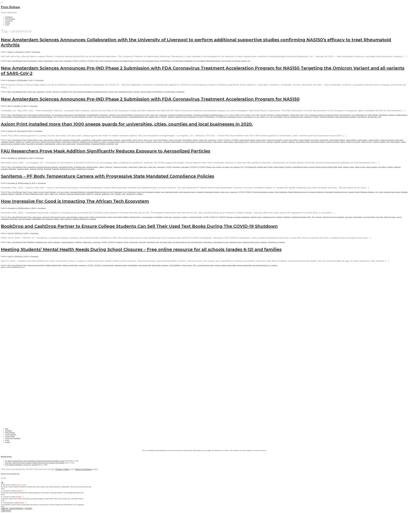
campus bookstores (67, 242)
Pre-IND (200, 117)
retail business (395, 142)
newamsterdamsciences (120, 117)
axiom (40, 140)
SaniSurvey (90, 194)
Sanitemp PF (106, 194)
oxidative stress (153, 117)
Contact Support (10, 434)
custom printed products (337, 140)
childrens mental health (70, 265)
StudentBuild (36, 219)
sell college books (166, 242)
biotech (40, 61)
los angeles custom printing (172, 142)
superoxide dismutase (327, 117)
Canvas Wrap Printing (160, 140)
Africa (29, 217)
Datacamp (229, 217)
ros (254, 117)
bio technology (32, 61)
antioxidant (112, 115)
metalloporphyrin (401, 115)
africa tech (45, 217)
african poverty (84, 217)
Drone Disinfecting (280, 192)
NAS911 (90, 117)
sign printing (39, 144)
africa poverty (37, 217)
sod (271, 117)
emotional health (107, 265)
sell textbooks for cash (220, 242)
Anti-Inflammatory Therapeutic (97, 115)
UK (249, 61)
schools (403, 142)
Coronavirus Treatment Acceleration (180, 115)
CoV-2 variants (245, 115)
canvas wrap (148, 140)
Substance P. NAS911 (311, 117)
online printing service (241, 142)
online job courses (390, 217)
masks (352, 167)
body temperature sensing (169, 192)
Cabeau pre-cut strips (120, 167)
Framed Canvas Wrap (32, 142)
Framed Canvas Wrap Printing (50, 142)
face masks (225, 167)
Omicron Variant (145, 92)
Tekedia (56, 219)
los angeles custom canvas (153, 142)
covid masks (185, 167)
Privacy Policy (10, 436)
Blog (6, 429)
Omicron (136, 92)
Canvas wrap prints (174, 140)
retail (388, 142)
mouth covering (360, 167)
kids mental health (145, 265)
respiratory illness (23, 169)
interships (341, 217)
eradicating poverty (268, 217)
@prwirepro (36, 52)
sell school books (197, 242)
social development (24, 219)
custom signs (399, 140)
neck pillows (382, 167)
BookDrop (31, 242)
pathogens (178, 117)
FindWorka (287, 217)
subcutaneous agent (296, 117)
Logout (7, 23)
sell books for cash (152, 242)
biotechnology (48, 61)
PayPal (126, 242)
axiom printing (75, 140)
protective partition (379, 142)
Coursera (184, 217)
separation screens (19, 144)
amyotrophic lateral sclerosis (63, 115)
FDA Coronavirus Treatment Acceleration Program (117, 61)
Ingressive (318, 217)
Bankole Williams (123, 217)
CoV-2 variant (234, 115)
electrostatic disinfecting (316, 192)
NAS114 (61, 117)
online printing (228, 142)
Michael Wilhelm (6, 117)
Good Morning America (300, 167)
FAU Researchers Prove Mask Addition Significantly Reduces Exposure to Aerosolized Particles (105, 151)
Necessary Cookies (9, 485)
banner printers (96, 140)
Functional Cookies (9, 491)
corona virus (58, 61)
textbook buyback (235, 242)
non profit (379, 217)
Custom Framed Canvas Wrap (309, 140)
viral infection (361, 117)
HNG (309, 217)
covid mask (176, 167)
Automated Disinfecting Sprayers (97, 192)
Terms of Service (83, 469)
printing (342, 142)
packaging (269, 142)
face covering (216, 167)
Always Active (21, 485)
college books (87, 242)
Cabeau (101, 167)
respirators (4, 169)
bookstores (56, 242)
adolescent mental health (35, 265)
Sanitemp (97, 194)
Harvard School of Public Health (326, 167)
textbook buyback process (251, 242)
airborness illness (92, 167)
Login (7, 25)
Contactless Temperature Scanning (208, 192)
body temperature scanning (151, 192)
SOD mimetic (278, 117)
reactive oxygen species (245, 117)
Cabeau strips (132, 167)
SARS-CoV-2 (264, 117)
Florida (270, 167)
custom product (362, 140)
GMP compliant (372, 115)
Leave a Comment (88, 169)
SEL (194, 265)
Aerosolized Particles (66, 167)
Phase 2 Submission (189, 117)
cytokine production (282, 115)
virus (379, 117)
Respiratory (12, 169)
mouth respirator (371, 167)
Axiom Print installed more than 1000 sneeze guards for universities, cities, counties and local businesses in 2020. (127, 124)
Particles (390, 167)
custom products (373, 140)
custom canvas (261, 140)
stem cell (286, 117)
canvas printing (126, 140)
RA (194, 61)
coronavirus (67, 61)
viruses (79, 169)
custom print (324, 140)
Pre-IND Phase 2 (166, 61)
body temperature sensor (187, 192)
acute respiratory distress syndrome (39, 115)
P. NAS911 (163, 117)
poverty (399, 217)
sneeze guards (70, 144)
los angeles (103, 142)
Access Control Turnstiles (47, 192)
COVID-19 (82, 61)
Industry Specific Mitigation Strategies (361, 192)
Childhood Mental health (53, 265)
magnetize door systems (392, 192)
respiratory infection (36, 169)
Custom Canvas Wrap (290, 140)
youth (62, 219)
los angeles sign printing (204, 142)
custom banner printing (247, 140)
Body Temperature (116, 192)
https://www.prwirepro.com (10, 474)
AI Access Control (62, 192)
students (217, 265)
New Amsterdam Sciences (150, 61)
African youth (111, 217)
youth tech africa (78, 219)
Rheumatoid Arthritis (213, 61)
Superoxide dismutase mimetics (345, 117)
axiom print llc (48, 140)
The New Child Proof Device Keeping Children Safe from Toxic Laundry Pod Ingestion (35, 463)
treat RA (244, 61)
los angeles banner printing (117, 142)
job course (348, 217)
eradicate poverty (256, 217)
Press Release (10, 7)
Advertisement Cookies (11, 503)
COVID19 (90, 61)
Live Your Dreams (369, 217)
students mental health (228, 265)
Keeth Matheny (133, 265)
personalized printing (303, 142)
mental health (156, 265)
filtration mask (262, 167)
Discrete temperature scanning (263, 192)
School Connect (187, 265)
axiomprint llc (86, 140)
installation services (85, 142)
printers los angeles (332, 142)
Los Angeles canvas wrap (135, 142)
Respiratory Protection (51, 169)
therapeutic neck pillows (68, 169)
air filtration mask (80, 167)
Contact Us (9, 21)
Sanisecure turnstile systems (75, 194)
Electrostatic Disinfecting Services (336, 192)
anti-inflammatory (80, 115)
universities (110, 144)
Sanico (46, 194)
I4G (313, 217)
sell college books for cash (181, 242)
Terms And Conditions (12, 438)
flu (366, 115)
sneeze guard (60, 144)
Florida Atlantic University (282, 167)
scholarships (5, 219)
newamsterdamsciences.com (138, 117)
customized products (8, 142)
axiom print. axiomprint (62, 140)
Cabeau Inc (108, 167)
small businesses (50, 144)
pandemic (171, 117)
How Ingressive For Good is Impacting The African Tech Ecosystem (75, 201)
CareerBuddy (158, 217)
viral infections (372, 117)
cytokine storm (294, 115)
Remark (19, 491)
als (53, 115)
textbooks (263, 242)
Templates (8, 431)
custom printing (351, 140)
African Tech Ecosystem (98, 217)
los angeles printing (188, 142)
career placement (147, 217)
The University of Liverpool (230, 61)
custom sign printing (387, 140)
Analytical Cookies (9, 497)
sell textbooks (208, 242)
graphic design (66, 142)
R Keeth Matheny (175, 265)
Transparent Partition (83, 144)
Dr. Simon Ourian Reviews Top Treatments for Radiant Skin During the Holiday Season (35, 461)
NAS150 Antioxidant (78, 117)
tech (43, 219)
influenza (392, 115)
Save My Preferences (16, 508)
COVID (75, 61)
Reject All (5, 508)
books (50, 242)
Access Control (32, 192)
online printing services (257, 142)
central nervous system (141, 115)
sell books (142, 242)
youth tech (67, 219)
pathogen (284, 142)
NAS (55, 117)
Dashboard (8, 17)
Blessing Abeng (135, 217)
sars (257, 117)
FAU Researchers (251, 167)
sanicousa (62, 194)
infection (346, 167)
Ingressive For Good (330, 217)
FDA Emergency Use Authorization (352, 115)
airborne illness (32, 140)
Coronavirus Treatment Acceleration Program (208, 115)
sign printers (30, 144)
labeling (96, 142)
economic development (241, 217)
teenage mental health (244, 265)
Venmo (270, 242)
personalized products (318, 142)
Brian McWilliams (127, 115)
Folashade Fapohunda (299, 217)
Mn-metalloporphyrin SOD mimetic (40, 117)
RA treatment (201, 61)
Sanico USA (54, 194)
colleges (195, 140)
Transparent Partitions (98, 144)
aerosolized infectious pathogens (47, 167)
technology (49, 219)
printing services (366, 142)
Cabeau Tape (142, 167)
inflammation (383, 115)
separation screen (6, 144)
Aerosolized (31, 167)
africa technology (72, 217)
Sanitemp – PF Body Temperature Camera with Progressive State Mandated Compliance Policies (107, 176)
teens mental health (258, 265)
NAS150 (138, 61)
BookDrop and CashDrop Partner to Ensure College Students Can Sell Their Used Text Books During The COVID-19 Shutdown (139, 226)
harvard (311, 167)
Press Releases (10, 19)
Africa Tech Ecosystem (58, 217)
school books (133, 242)
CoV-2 (226, 115)
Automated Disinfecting (78, 192)
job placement (357, 217)
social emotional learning (205, 265)
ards (118, 115)
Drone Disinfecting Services (297, 192)
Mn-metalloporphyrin (20, 117)
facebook (279, 217)
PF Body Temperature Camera (33, 194)
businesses (116, 140)
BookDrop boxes (41, 242)
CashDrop (78, 242)
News (9, 61)
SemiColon (13, 219)
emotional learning (120, 265)
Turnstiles (117, 194)
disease (208, 167)
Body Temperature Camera (132, 192)
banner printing (107, 140)
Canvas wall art (137, 140)
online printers (218, 142)
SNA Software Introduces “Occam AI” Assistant (21, 465)
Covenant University (195, 217)
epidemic (18, 142)
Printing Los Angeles (353, 142)
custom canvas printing (274, 140)
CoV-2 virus (255, 115)
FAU (242, 167)
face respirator (235, 167)
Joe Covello (379, 192)
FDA (97, 61)
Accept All (28, 508)
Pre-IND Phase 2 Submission (182, 61)
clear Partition (187, 140)
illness (340, 167)
